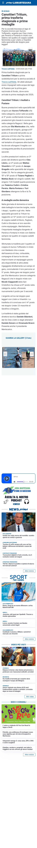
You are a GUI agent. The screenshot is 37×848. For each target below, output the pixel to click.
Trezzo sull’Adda (9, 82)
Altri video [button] (30, 697)
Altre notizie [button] (29, 571)
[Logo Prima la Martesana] (18, 2)
